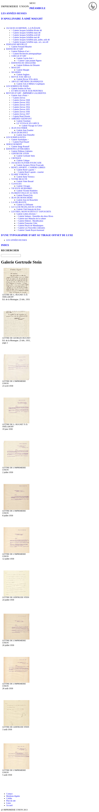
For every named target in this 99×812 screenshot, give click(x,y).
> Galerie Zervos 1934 (20, 107)
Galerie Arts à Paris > (20, 95)
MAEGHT (15, 67)
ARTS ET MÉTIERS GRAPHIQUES (27, 81)
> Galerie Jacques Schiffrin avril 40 (25, 35)
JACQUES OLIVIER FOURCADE (26, 163)
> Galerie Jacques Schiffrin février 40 (26, 30)
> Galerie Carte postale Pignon (29, 60)
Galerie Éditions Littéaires (21, 151)
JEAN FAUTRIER (19, 128)
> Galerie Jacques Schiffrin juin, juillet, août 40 (30, 40)
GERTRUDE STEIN (20, 153)
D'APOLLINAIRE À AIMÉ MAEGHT (22, 18)
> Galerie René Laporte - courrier (30, 172)
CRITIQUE (16, 158)
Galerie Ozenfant (23, 121)
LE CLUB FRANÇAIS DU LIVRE (26, 207)
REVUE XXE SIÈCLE (21, 77)
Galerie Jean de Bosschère (27, 200)
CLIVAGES (16, 184)
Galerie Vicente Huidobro (27, 191)
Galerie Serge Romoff (20, 146)
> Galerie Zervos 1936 (20, 112)
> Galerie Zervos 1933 (20, 105)
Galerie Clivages (23, 186)
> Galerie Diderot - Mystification (29, 221)
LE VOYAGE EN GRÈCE (27, 123)
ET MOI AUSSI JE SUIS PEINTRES (27, 91)
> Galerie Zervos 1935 (20, 109)
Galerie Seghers (22, 74)
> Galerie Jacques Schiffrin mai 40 (25, 37)
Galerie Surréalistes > (20, 139)
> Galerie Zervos (18, 98)
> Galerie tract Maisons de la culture (31, 218)
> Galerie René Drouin (20, 116)
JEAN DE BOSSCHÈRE (22, 198)
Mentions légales (13, 796)
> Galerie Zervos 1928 (20, 100)
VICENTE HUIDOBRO (21, 188)
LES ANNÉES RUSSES (14, 13)
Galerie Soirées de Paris (21, 88)
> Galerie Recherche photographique (26, 54)
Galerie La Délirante (24, 204)
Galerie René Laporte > (26, 170)
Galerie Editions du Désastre (28, 65)
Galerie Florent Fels (24, 195)
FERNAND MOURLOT (16, 44)
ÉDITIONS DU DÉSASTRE (23, 63)
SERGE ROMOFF (14, 144)
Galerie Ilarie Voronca (25, 177)
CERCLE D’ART (18, 56)
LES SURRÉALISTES (16, 137)
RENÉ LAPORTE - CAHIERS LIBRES (28, 167)
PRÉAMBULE (38, 8)
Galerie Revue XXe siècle (27, 79)
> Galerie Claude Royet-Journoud (30, 230)
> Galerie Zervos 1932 (20, 102)
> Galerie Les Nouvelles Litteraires (30, 228)
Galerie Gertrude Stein (25, 156)
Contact (9, 794)
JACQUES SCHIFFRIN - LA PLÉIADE (23, 28)
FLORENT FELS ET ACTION (24, 193)
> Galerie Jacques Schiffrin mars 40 (25, 33)
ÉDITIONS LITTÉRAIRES (18, 149)
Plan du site (11, 801)
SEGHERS (16, 72)
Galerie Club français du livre (28, 209)
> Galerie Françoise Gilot (26, 223)
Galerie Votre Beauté (25, 181)
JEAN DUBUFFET (19, 132)
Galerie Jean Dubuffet (25, 135)
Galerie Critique (23, 160)
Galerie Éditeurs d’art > (20, 51)
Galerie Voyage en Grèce (32, 126)
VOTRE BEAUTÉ (19, 179)
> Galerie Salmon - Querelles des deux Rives (34, 216)
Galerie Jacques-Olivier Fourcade (30, 165)
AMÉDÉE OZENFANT (21, 119)
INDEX (5, 245)
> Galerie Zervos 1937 (20, 114)
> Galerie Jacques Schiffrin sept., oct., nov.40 (29, 42)
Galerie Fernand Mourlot (21, 47)
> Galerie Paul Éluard (20, 142)
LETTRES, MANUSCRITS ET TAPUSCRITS (31, 211)
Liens (8, 803)
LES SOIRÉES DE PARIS (17, 86)
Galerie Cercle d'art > (25, 58)
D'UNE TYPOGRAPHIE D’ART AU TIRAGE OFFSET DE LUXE (37, 235)
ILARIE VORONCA (20, 174)
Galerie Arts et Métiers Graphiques (30, 84)
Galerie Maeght (22, 70)
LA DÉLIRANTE (18, 202)
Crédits (9, 798)
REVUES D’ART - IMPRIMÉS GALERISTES (26, 93)
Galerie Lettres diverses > (26, 214)
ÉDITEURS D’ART (14, 49)
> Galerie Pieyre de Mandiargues (29, 225)
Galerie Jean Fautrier (24, 130)
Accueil (9, 805)
